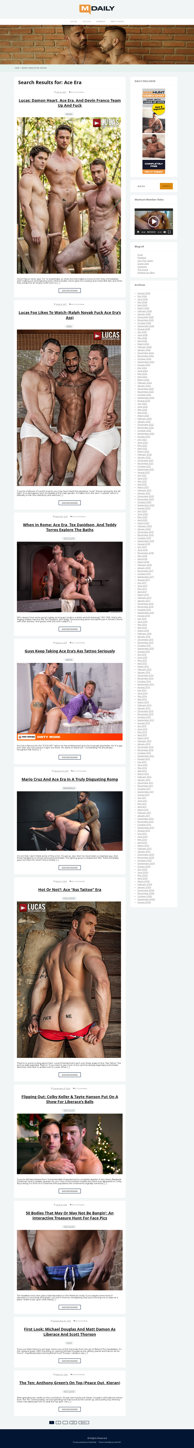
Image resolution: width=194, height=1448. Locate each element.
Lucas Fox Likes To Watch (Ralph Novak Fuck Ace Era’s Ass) (70, 315)
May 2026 (142, 302)
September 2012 (145, 756)
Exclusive (69, 898)
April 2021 (142, 484)
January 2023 (144, 421)
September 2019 (145, 541)
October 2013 (144, 717)
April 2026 (142, 305)
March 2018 (143, 562)
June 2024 (142, 371)
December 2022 (145, 424)
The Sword (142, 269)
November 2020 (145, 499)
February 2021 (144, 490)
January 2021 (143, 493)
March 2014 (143, 702)
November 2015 (145, 642)
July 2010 (142, 833)
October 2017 (144, 574)
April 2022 (142, 448)
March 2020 (143, 523)
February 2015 (144, 669)
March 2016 (143, 630)
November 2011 (145, 786)
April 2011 (142, 807)
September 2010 (145, 827)
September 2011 (145, 792)
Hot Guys (87, 21)
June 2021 (142, 478)
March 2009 (143, 881)
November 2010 (145, 821)
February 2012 (144, 777)
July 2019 (142, 547)
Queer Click (143, 263)
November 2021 (145, 463)
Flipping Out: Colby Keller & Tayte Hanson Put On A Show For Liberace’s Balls (69, 1099)
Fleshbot (141, 257)
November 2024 (145, 356)
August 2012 (143, 759)
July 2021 (141, 475)
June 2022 (142, 442)
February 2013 (144, 741)
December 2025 (145, 317)
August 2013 (143, 723)
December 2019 (145, 532)
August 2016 (143, 615)
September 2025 (145, 326)
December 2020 (145, 496)
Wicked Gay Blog (146, 272)
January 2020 (144, 529)
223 (73, 1422)
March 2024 (143, 380)
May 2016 (142, 624)
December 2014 (145, 675)
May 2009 (142, 875)
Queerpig (142, 266)
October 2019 (144, 538)
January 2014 (143, 708)
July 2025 (142, 332)
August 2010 (143, 830)
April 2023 (142, 412)
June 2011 (142, 801)
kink (69, 326)
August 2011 (143, 795)
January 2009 (144, 887)
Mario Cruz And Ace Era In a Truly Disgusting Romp (70, 779)
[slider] (152, 232)
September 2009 (146, 863)
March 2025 (143, 344)
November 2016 (145, 607)
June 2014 (142, 693)
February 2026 (144, 311)
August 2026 (143, 293)
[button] (153, 221)
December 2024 (145, 353)
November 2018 (145, 553)
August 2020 (143, 508)
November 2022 (145, 427)
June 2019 (142, 550)
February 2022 (144, 454)
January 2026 (144, 314)
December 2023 (145, 389)
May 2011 (142, 804)
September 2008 (146, 899)
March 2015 (143, 666)
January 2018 (144, 568)
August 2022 (143, 436)
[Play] (138, 232)
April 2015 (142, 663)
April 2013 (142, 735)
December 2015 (145, 639)
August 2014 (143, 687)
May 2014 (142, 696)
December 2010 (145, 818)
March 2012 (143, 774)
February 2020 (144, 526)
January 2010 (144, 851)
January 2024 (144, 386)
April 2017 (142, 592)
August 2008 (144, 902)
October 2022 (144, 430)
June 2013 (142, 729)
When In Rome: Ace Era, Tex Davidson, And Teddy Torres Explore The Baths (69, 527)
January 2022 (144, 457)
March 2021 (143, 487)
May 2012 (142, 768)
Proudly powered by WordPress (84, 1442)
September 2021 (145, 469)
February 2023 (144, 418)
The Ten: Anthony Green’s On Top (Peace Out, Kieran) (69, 1382)
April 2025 (142, 341)
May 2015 (142, 660)
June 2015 (142, 657)
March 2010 (143, 845)
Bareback (100, 21)
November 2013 (145, 714)
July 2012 (141, 762)
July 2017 (142, 583)
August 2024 (143, 365)
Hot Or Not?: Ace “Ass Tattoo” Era (69, 889)
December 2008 (145, 890)
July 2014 (142, 690)
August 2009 (144, 866)
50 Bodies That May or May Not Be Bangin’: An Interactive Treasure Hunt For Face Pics (70, 1215)
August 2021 (143, 472)
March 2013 (143, 738)
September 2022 (145, 433)
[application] (154, 221)
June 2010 (142, 836)
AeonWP (117, 1442)
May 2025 (142, 338)
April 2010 (142, 842)
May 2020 (142, 517)
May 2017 (142, 589)
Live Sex (73, 21)
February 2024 (144, 383)
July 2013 (141, 726)
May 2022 (142, 445)
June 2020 (142, 514)
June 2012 (142, 765)
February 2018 (144, 565)
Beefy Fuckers (117, 21)
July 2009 (142, 869)
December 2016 (145, 604)
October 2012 (144, 753)
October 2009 (144, 860)
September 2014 (145, 684)
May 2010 (142, 839)
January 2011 (143, 815)
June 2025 (142, 335)
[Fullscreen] (169, 232)
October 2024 (144, 359)
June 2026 (142, 299)
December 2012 (145, 747)
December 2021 (145, 460)
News (69, 114)
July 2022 (142, 439)
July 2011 (141, 798)
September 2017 (145, 577)
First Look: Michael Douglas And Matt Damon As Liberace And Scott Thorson (69, 1331)
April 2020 (142, 520)
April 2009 (142, 878)
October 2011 (144, 789)
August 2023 (143, 400)
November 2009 (145, 857)
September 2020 (146, 505)
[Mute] (164, 232)
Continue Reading (71, 291)
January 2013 (143, 744)
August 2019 (143, 544)
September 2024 (145, 362)
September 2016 (145, 612)
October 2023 (144, 395)
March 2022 (143, 451)
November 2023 (145, 392)
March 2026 (143, 308)
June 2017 (142, 586)
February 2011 (144, 813)
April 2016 (142, 627)
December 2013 (145, 711)
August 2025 (143, 329)
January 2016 (143, 636)
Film (69, 1343)
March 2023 (143, 415)
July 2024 (142, 368)
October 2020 (144, 502)
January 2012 (143, 780)
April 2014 (142, 699)
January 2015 (143, 672)
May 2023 (142, 409)
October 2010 (144, 824)
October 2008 (144, 896)
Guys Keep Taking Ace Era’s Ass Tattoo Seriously (70, 651)
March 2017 (143, 595)
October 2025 (144, 323)
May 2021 (142, 481)
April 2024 (142, 377)
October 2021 (144, 466)
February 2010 (144, 848)
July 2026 (142, 296)
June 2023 (142, 406)
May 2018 (142, 556)
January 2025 (143, 350)
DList (140, 254)
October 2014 (144, 681)
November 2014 (145, 678)
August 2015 (143, 651)
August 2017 (143, 580)
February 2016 (144, 633)
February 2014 (144, 705)
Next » (84, 1422)
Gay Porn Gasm (145, 260)
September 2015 (145, 648)
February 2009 (144, 884)
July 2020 (142, 511)
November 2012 (145, 750)
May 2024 (142, 374)
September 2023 (145, 398)
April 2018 (142, 559)
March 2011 (143, 810)
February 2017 (144, 598)
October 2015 (144, 645)
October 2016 (144, 609)
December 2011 (145, 783)
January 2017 (143, 601)
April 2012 (142, 771)
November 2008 (145, 893)
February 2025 (144, 347)
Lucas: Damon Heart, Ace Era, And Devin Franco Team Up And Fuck (70, 103)
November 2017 (145, 571)
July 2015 (141, 654)
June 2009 (142, 872)
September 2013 (145, 720)
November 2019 (145, 535)
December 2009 (145, 854)
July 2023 (142, 403)
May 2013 (142, 732)
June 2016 (142, 621)
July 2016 (141, 618)
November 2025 (145, 320)
